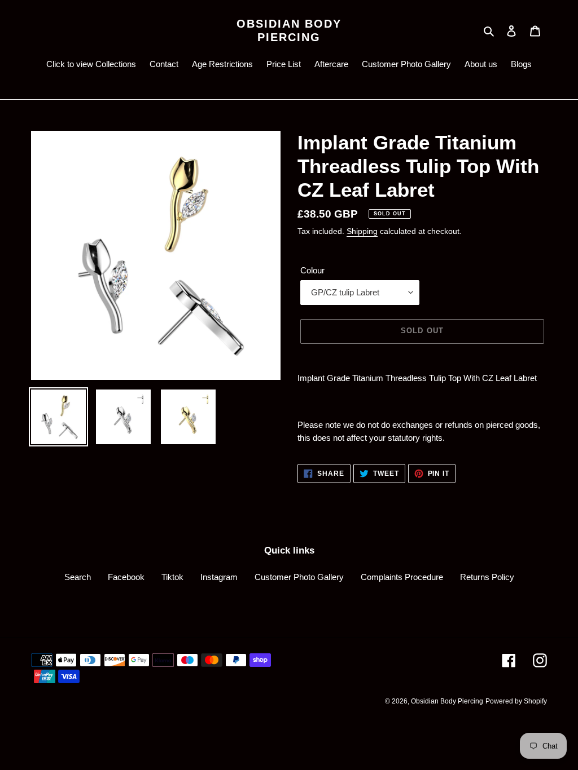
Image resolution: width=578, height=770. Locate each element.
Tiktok (172, 577)
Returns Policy (487, 577)
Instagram (219, 577)
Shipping (362, 231)
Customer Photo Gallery (299, 577)
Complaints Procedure (402, 577)
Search (77, 577)
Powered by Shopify (516, 701)
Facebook (126, 577)
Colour (312, 270)
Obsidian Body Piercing (289, 30)
